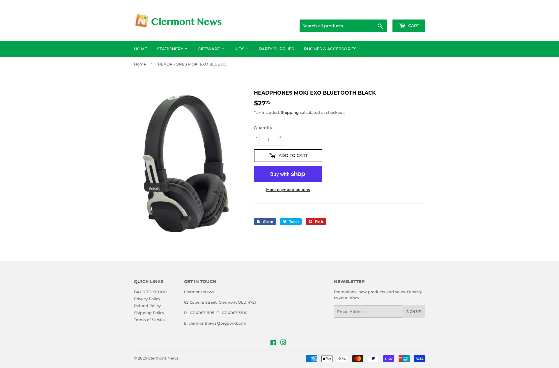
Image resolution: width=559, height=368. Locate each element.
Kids (240, 49)
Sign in (379, 12)
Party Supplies (276, 49)
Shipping (290, 112)
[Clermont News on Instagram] (283, 343)
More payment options (288, 189)
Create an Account (409, 12)
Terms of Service (150, 319)
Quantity (263, 127)
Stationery (170, 49)
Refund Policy (147, 305)
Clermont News (163, 358)
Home (140, 49)
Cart (413, 25)
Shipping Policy (149, 312)
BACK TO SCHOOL (152, 291)
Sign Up (413, 311)
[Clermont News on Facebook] (273, 343)
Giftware (209, 49)
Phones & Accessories (331, 49)
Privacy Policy (147, 298)
